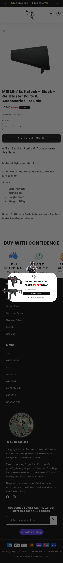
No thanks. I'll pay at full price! (36, 297)
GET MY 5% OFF (36, 293)
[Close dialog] (55, 274)
